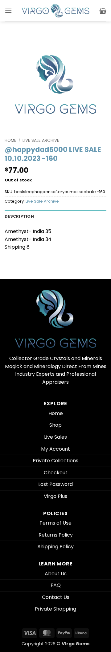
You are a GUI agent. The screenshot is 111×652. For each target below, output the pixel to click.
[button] (8, 10)
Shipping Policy (56, 546)
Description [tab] (19, 216)
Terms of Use (55, 522)
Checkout (56, 472)
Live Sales (55, 436)
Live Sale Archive (41, 140)
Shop (55, 425)
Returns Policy (56, 534)
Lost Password (55, 484)
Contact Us (55, 597)
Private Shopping (55, 608)
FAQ (56, 585)
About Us (56, 573)
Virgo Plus (55, 496)
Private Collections (55, 460)
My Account (55, 448)
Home (10, 140)
